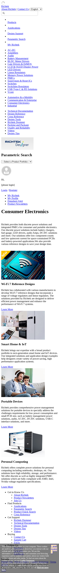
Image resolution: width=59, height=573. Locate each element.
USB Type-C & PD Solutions (22, 89)
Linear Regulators (16, 72)
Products (12, 22)
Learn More (7, 309)
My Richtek (13, 44)
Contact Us (23, 9)
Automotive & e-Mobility (20, 97)
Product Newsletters (18, 204)
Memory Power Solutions (20, 75)
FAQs (17, 542)
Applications (14, 28)
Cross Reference (16, 116)
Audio (11, 55)
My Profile (13, 198)
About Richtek (8, 9)
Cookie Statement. (27, 560)
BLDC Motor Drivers (18, 61)
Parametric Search (16, 39)
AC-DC (12, 50)
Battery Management (18, 58)
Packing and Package (18, 125)
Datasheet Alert (15, 201)
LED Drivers (14, 69)
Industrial (12, 105)
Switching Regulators (18, 86)
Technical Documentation (20, 111)
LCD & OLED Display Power (23, 66)
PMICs (11, 78)
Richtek (5, 6)
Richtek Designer (16, 122)
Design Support (15, 33)
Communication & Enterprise (22, 100)
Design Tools (14, 119)
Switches (12, 83)
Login (4, 190)
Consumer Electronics (18, 103)
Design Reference (16, 113)
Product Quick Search (25, 511)
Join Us (17, 500)
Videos (11, 130)
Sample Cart (20, 539)
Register (13, 190)
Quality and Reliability (19, 127)
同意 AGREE (54, 548)
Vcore (11, 92)
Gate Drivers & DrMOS (20, 64)
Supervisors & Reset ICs (20, 81)
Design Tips (14, 133)
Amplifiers (13, 52)
